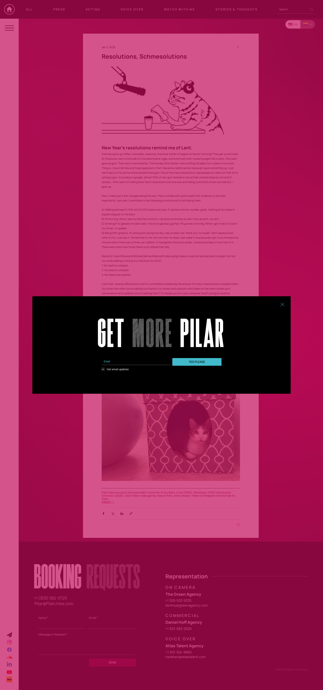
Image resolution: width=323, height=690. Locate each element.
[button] (282, 305)
